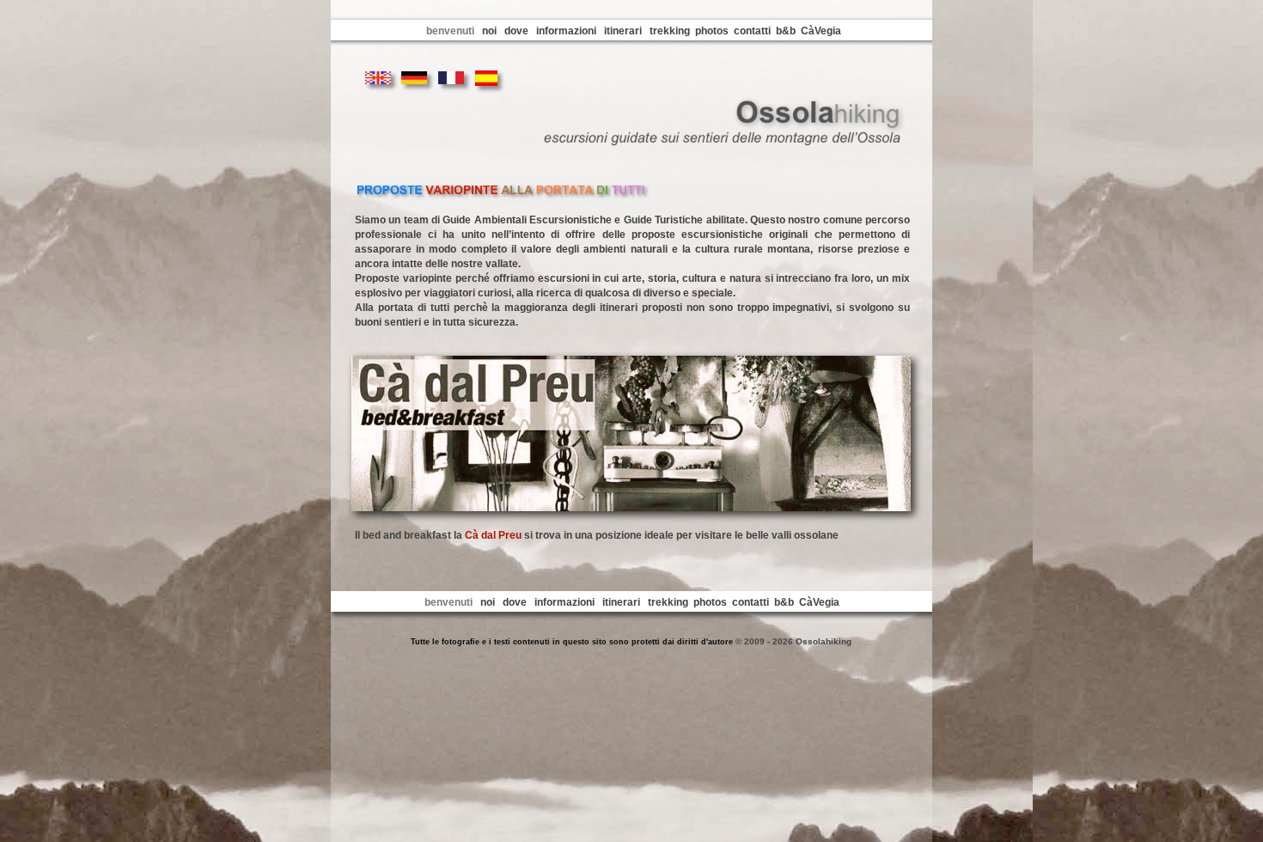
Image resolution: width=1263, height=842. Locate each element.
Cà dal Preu (493, 535)
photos (712, 31)
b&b (786, 31)
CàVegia (821, 31)
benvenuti (450, 31)
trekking (670, 31)
